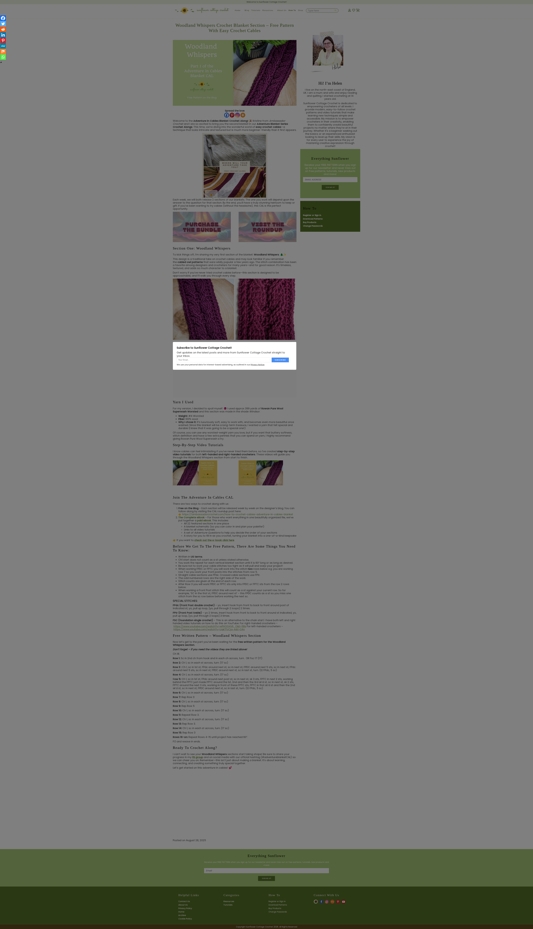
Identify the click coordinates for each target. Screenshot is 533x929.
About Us (281, 10)
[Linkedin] (3, 35)
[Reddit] (3, 29)
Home (238, 10)
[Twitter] (3, 24)
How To (292, 10)
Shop (300, 10)
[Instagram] (237, 116)
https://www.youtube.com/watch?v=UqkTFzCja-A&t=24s (209, 629)
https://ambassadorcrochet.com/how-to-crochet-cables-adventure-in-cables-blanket (237, 514)
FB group (197, 757)
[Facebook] (226, 116)
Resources (267, 10)
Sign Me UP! (330, 187)
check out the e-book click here (214, 540)
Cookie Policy (185, 918)
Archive (182, 915)
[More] (242, 116)
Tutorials (255, 10)
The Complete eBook (191, 517)
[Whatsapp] (3, 57)
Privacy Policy (185, 908)
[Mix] (3, 51)
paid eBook (204, 520)
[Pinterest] (232, 116)
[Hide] (1, 62)
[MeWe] (3, 46)
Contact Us (184, 901)
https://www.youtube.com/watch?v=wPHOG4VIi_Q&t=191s (210, 626)
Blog (247, 10)
